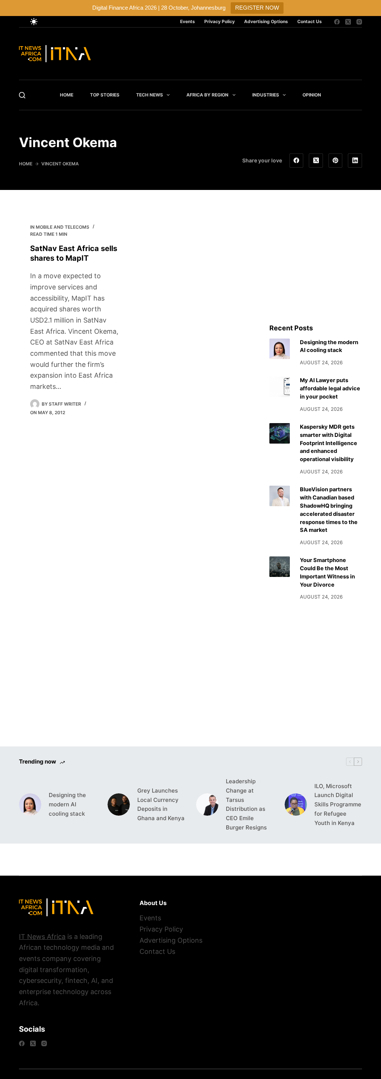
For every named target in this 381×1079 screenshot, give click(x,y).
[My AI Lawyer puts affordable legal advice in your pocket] (279, 387)
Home (66, 95)
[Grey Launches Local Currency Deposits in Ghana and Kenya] (119, 804)
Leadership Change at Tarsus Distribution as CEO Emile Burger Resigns (246, 804)
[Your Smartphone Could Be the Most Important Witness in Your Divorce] (279, 566)
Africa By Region (207, 95)
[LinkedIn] (355, 160)
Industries (265, 95)
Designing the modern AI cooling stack (67, 804)
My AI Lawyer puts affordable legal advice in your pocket (330, 388)
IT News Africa (42, 936)
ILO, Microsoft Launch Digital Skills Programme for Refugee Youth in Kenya (337, 804)
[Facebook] (337, 22)
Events (187, 21)
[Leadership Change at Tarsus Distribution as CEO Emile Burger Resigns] (207, 804)
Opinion (311, 95)
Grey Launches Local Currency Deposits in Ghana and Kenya (161, 804)
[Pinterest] (336, 160)
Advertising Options (266, 21)
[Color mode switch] (34, 21)
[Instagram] (359, 22)
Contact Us (309, 21)
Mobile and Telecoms (62, 227)
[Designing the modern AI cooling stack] (279, 349)
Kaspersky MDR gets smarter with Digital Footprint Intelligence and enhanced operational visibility (328, 443)
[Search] (22, 95)
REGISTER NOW (257, 7)
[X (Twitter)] (348, 22)
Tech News (149, 95)
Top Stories (104, 95)
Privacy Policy (219, 21)
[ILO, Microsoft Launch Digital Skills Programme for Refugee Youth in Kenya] (296, 804)
